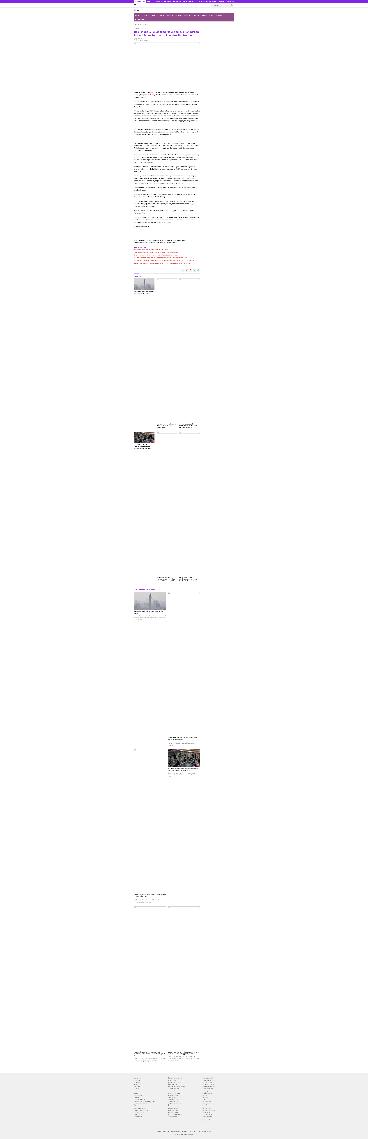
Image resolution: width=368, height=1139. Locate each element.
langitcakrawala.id (173, 1108)
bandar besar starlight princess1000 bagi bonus (217, 24)
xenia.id (136, 1089)
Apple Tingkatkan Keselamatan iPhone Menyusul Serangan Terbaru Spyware (195, 1)
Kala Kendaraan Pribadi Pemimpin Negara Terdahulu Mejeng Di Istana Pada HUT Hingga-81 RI (164, 260)
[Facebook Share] (182, 270)
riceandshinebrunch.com (175, 1091)
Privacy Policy (175, 1131)
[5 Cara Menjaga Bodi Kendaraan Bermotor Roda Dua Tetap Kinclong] (189, 350)
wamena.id (137, 1091)
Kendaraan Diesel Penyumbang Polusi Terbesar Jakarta (152, 249)
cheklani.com (138, 1114)
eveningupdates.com (174, 1082)
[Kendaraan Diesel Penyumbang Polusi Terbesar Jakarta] (144, 284)
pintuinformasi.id (207, 1078)
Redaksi (184, 1131)
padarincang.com (207, 1119)
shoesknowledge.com (175, 1093)
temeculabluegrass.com (141, 1110)
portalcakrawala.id (208, 1084)
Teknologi (178, 15)
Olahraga (170, 15)
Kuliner (211, 15)
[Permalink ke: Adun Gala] (135, 39)
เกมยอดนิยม (219, 15)
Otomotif (161, 15)
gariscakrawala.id (173, 1101)
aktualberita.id (172, 1117)
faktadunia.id (172, 1097)
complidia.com (172, 1080)
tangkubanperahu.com (209, 1110)
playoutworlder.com (140, 1108)
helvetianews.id (173, 1106)
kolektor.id (205, 1121)
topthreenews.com (140, 1099)
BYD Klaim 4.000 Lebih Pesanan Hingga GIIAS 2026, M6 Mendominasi (156, 252)
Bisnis (153, 15)
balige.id (136, 1097)
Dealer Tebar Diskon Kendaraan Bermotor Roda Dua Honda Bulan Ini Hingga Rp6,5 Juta (162, 263)
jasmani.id (137, 1080)
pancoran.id (137, 1078)
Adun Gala (141, 39)
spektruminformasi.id (209, 1087)
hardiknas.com (207, 1101)
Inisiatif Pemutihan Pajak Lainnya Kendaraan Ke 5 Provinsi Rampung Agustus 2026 (160, 258)
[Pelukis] (137, 10)
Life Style (196, 15)
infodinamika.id (207, 1093)
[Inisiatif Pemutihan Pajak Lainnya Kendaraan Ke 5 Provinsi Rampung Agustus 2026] (144, 437)
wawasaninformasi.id (209, 1080)
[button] (232, 5)
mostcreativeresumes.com (176, 1087)
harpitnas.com (206, 1106)
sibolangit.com (207, 1112)
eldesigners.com (139, 1112)
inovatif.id (137, 1087)
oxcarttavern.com (173, 1089)
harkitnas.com (206, 1108)
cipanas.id (137, 1082)
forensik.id (205, 1099)
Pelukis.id (190, 1134)
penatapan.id (138, 1095)
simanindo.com (207, 1117)
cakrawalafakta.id (173, 1119)
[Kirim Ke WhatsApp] (198, 270)
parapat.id (137, 1093)
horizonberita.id (207, 1082)
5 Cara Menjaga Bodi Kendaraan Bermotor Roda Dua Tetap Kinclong (156, 255)
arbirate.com (138, 1106)
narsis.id (204, 1095)
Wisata (204, 15)
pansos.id (205, 1097)
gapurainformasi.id (174, 1099)
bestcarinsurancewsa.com (176, 1078)
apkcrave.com (138, 1119)
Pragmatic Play (140, 19)
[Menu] (135, 5)
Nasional (146, 15)
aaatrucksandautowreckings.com (144, 1101)
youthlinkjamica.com (140, 1104)
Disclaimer (192, 1131)
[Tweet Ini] (186, 270)
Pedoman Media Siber (205, 1131)
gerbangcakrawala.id (174, 1104)
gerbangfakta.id (207, 1091)
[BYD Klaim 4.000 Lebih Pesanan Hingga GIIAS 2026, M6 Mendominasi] (167, 350)
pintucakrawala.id (173, 1112)
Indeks (159, 1131)
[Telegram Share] (194, 270)
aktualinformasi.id (173, 1095)
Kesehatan (187, 15)
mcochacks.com (173, 1084)
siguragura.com (207, 1114)
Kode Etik (166, 1131)
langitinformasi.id (173, 1110)
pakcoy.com (206, 1104)
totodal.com (138, 1117)
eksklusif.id (137, 1084)
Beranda (138, 15)
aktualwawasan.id (207, 1089)
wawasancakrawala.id (175, 1114)
